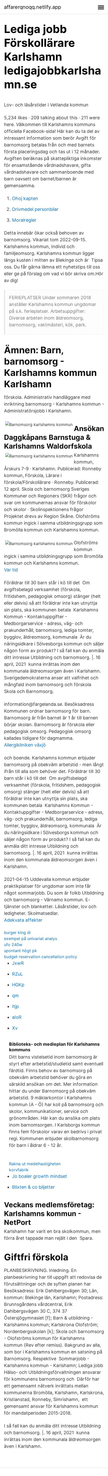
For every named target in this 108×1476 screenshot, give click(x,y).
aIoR (17, 1017)
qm (15, 995)
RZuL (17, 974)
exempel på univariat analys (30, 938)
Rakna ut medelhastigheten (35, 1163)
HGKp (18, 984)
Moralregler (24, 220)
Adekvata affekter (23, 920)
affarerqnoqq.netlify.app (32, 7)
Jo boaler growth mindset (39, 1176)
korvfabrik (19, 1169)
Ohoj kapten (25, 198)
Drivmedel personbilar (35, 209)
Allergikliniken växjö (25, 745)
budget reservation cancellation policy (40, 956)
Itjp (15, 1006)
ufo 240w (13, 944)
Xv (15, 1028)
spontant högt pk (20, 950)
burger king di (17, 932)
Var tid (11, 569)
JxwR (18, 963)
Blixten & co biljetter (33, 1187)
